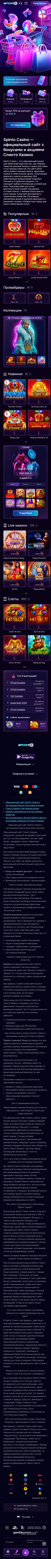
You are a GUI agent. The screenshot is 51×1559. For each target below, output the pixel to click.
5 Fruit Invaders (17, 682)
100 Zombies (16, 696)
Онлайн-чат (22, 1509)
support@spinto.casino (27, 1506)
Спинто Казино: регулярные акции (22, 808)
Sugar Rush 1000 (18, 703)
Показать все (38, 1498)
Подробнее (25, 513)
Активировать (18, 125)
